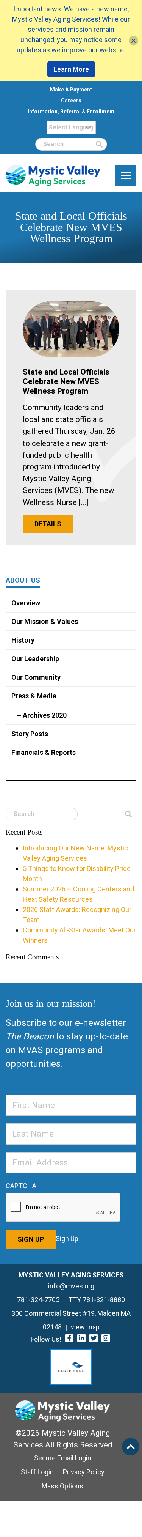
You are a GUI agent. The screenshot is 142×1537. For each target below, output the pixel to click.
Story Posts (29, 734)
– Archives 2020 (42, 715)
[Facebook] (69, 1338)
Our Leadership (35, 659)
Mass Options (62, 1486)
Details (47, 524)
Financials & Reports (43, 752)
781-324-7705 (38, 1300)
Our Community (36, 677)
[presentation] (63, 1207)
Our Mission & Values (44, 621)
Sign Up (30, 1239)
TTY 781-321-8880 (97, 1300)
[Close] (133, 41)
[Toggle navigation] (126, 176)
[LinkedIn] (81, 1338)
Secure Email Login (62, 1458)
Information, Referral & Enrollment (71, 112)
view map (85, 1327)
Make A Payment (71, 90)
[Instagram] (105, 1338)
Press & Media (33, 696)
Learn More (71, 69)
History (22, 640)
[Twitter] (93, 1338)
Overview (25, 603)
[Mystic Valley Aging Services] (53, 175)
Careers (71, 101)
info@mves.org (71, 1286)
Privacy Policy (84, 1472)
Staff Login (37, 1472)
